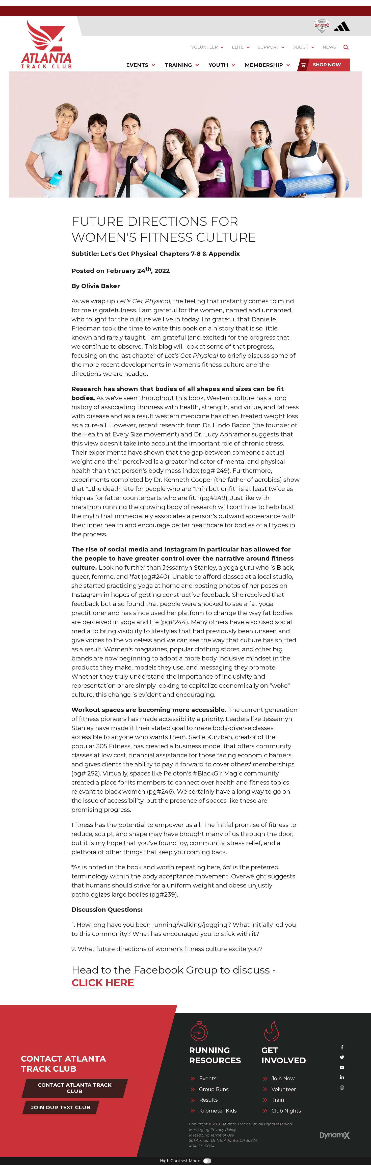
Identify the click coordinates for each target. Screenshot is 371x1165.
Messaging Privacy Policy (212, 1129)
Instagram (342, 1088)
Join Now (283, 1078)
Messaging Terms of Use (211, 1135)
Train (278, 1100)
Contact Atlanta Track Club (75, 1088)
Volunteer (284, 1089)
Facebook (342, 1047)
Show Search (346, 47)
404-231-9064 (202, 1146)
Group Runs (214, 1089)
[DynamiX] (335, 1135)
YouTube (342, 1067)
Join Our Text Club (60, 1107)
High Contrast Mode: (180, 1160)
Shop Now (327, 65)
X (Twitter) (342, 1057)
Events (208, 1078)
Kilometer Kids (218, 1111)
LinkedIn (342, 1077)
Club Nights (286, 1111)
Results (208, 1100)
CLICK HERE (102, 982)
